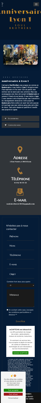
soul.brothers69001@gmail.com (20, 204)
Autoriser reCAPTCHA (20, 353)
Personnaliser (13, 398)
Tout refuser (13, 394)
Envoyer (20, 321)
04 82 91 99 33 (20, 183)
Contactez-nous (14, 125)
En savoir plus (13, 118)
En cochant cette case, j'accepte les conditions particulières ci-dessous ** (21, 312)
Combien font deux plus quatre (18, 282)
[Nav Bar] (36, 4)
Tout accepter (13, 390)
